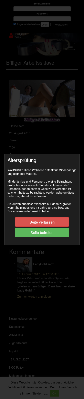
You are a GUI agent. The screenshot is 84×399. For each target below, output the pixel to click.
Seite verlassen (42, 222)
